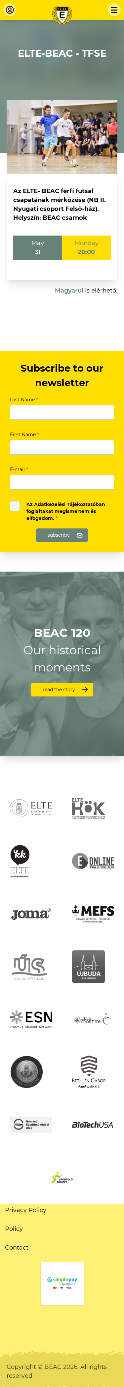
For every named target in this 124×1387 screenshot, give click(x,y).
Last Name (24, 400)
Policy (14, 1228)
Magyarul (69, 290)
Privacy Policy (25, 1210)
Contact (16, 1247)
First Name (24, 435)
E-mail (19, 469)
